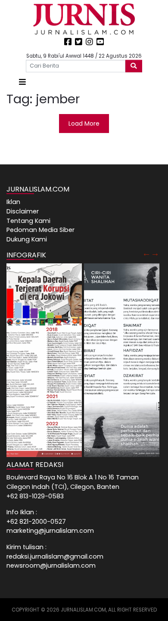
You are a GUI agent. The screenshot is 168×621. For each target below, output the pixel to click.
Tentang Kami (28, 220)
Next (155, 253)
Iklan (13, 202)
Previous (146, 253)
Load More (84, 123)
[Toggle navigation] (22, 82)
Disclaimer (22, 211)
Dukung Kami (26, 239)
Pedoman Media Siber (40, 230)
